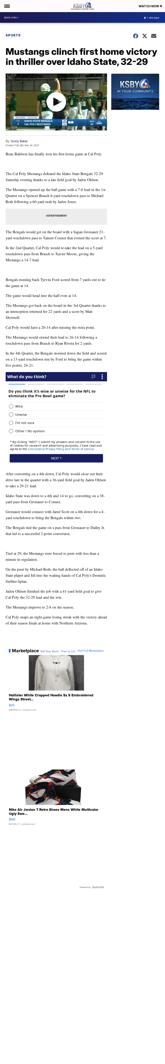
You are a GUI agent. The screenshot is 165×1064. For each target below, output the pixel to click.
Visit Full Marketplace (90, 650)
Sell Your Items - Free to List (57, 651)
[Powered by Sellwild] (98, 887)
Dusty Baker (19, 141)
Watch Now (149, 6)
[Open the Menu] (6, 6)
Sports (13, 35)
